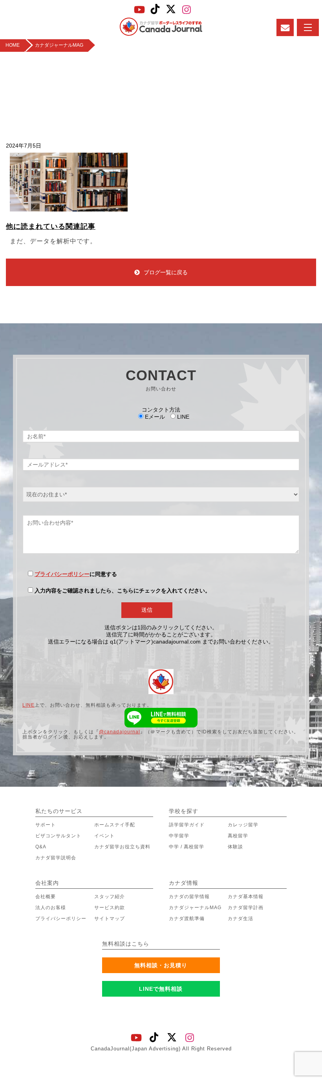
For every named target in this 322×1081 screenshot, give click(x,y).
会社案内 (47, 883)
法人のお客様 (50, 907)
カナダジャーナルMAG (195, 907)
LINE (28, 705)
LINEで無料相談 (161, 989)
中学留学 (179, 835)
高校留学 (238, 835)
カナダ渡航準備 (187, 918)
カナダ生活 (240, 918)
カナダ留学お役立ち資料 (122, 846)
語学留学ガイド (187, 824)
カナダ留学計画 (245, 907)
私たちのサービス (58, 811)
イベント (104, 835)
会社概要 (45, 896)
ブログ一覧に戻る (166, 272)
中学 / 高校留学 (186, 846)
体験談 (235, 846)
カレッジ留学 (243, 824)
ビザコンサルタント (58, 835)
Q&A (40, 846)
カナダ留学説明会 (55, 857)
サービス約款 (109, 907)
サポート (45, 824)
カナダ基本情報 (245, 896)
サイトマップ (109, 918)
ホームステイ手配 (114, 824)
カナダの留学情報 (189, 896)
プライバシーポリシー (62, 574)
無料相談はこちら (125, 944)
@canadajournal (119, 732)
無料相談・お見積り (160, 965)
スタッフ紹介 (109, 896)
